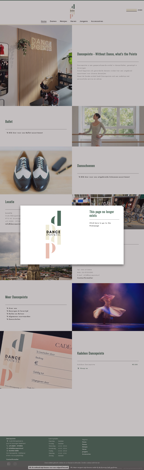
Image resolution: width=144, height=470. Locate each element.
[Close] (124, 205)
